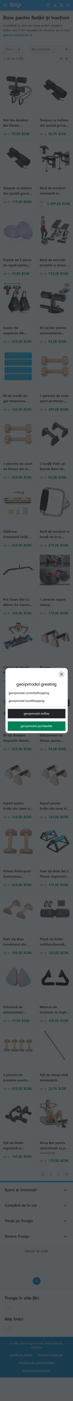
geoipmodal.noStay (36, 713)
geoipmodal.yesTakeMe (36, 726)
